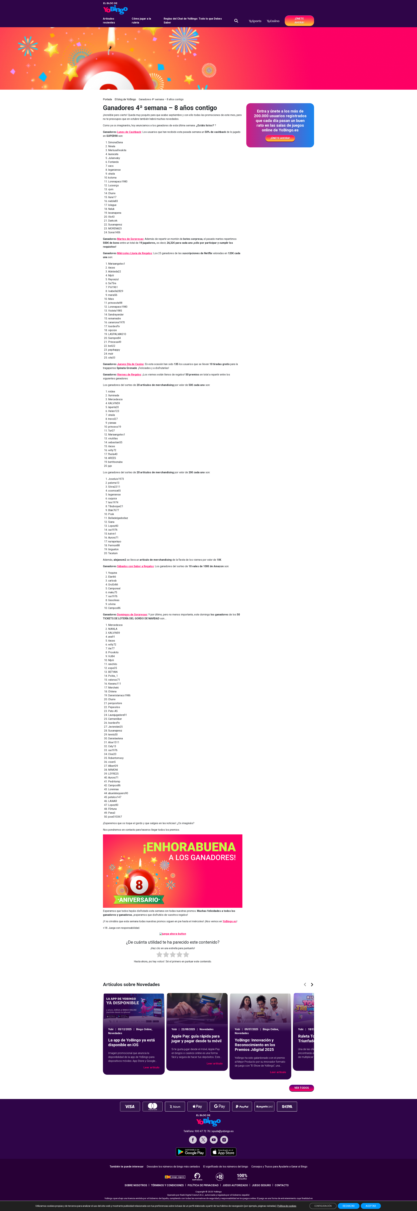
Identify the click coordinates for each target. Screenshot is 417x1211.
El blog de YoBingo (125, 99)
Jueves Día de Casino (130, 364)
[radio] (159, 955)
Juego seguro (261, 1185)
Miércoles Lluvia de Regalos (134, 253)
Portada (107, 99)
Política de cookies (286, 1206)
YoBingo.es (230, 921)
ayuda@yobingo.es (223, 1131)
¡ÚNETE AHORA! (299, 20)
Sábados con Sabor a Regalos (135, 566)
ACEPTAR (371, 1206)
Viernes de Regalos (129, 374)
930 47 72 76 (202, 1131)
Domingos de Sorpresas (132, 614)
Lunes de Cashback (129, 132)
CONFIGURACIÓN (323, 1206)
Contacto (282, 1185)
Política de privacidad (203, 1185)
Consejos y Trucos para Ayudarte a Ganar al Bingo (279, 1166)
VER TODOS (301, 1087)
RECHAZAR (349, 1206)
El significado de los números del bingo (225, 1166)
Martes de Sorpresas (130, 238)
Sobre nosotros (136, 1185)
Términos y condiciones (167, 1185)
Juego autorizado (235, 1185)
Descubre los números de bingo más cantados (173, 1166)
